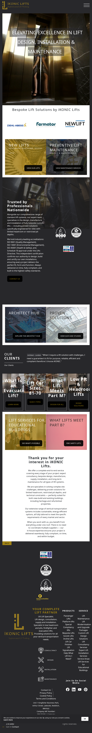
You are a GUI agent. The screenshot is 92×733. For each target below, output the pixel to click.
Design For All (57, 404)
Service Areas (84, 658)
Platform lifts (68, 621)
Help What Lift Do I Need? (68, 656)
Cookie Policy (46, 695)
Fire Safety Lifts (73, 443)
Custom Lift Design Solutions (83, 636)
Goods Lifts (68, 636)
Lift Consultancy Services (83, 644)
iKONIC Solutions (79, 404)
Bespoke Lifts (68, 633)
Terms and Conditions (46, 698)
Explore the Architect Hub (27, 336)
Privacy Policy (46, 693)
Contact (15, 726)
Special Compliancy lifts (68, 627)
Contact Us (46, 690)
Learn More (13, 404)
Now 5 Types (35, 402)
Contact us (15, 279)
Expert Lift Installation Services (83, 653)
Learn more (8, 720)
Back (7, 543)
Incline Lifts (68, 638)
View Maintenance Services (68, 168)
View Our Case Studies (70, 336)
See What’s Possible (31, 443)
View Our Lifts (33, 168)
